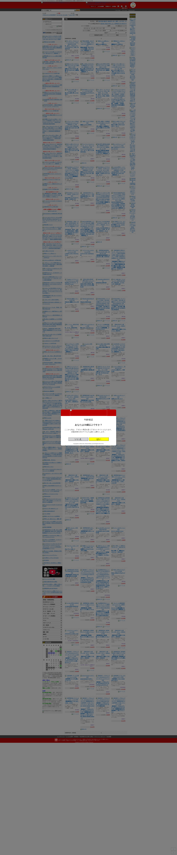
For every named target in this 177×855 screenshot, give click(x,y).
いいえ (78, 439)
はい (99, 439)
